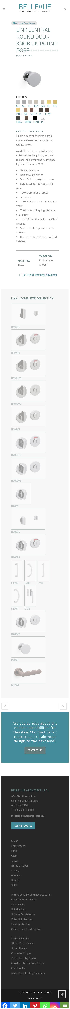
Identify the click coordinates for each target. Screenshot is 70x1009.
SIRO (14, 885)
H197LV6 (16, 404)
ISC (25, 114)
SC (23, 106)
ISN (43, 106)
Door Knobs (18, 904)
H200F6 (15, 557)
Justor (14, 860)
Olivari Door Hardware (23, 899)
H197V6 (15, 429)
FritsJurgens (18, 846)
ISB (55, 106)
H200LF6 (16, 455)
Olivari (14, 841)
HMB (14, 851)
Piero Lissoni (24, 56)
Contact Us (35, 750)
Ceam (14, 855)
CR (17, 106)
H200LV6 (16, 481)
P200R (15, 660)
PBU (18, 114)
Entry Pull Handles (21, 919)
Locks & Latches (20, 938)
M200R (15, 685)
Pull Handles (18, 909)
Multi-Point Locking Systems (28, 973)
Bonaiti (15, 880)
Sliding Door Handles (23, 943)
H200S (15, 506)
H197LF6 (16, 378)
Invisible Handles (20, 924)
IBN (36, 106)
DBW (19, 122)
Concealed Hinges (21, 953)
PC (42, 122)
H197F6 (15, 353)
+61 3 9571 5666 (24, 809)
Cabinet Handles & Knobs (25, 929)
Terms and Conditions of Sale (35, 992)
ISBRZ (33, 114)
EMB (36, 122)
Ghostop (16, 875)
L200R (14, 609)
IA (40, 114)
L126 (27, 609)
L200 (27, 583)
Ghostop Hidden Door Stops (27, 963)
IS (29, 106)
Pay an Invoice (23, 825)
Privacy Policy (35, 998)
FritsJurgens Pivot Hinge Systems (31, 894)
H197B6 (15, 327)
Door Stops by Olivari (23, 958)
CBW (48, 114)
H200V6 (15, 634)
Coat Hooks (18, 968)
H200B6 (15, 532)
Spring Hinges (19, 948)
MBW (28, 122)
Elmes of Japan (20, 865)
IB (48, 106)
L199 (40, 583)
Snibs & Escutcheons (23, 914)
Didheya (15, 870)
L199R (14, 583)
